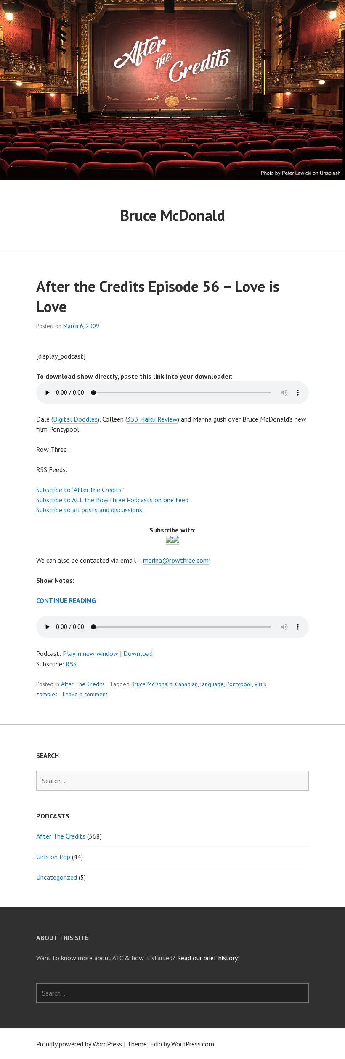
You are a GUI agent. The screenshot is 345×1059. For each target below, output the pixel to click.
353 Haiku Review (152, 419)
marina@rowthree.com (176, 560)
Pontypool (239, 684)
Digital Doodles (75, 419)
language (212, 684)
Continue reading (66, 600)
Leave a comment (85, 694)
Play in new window (90, 653)
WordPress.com (192, 1044)
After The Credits (83, 684)
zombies (47, 694)
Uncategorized (56, 877)
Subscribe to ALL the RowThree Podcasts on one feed (112, 499)
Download (138, 653)
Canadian (186, 684)
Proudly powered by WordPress (79, 1044)
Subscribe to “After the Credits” (80, 489)
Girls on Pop (53, 856)
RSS (71, 664)
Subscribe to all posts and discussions (89, 510)
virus (260, 684)
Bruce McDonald (151, 684)
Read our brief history (207, 958)
